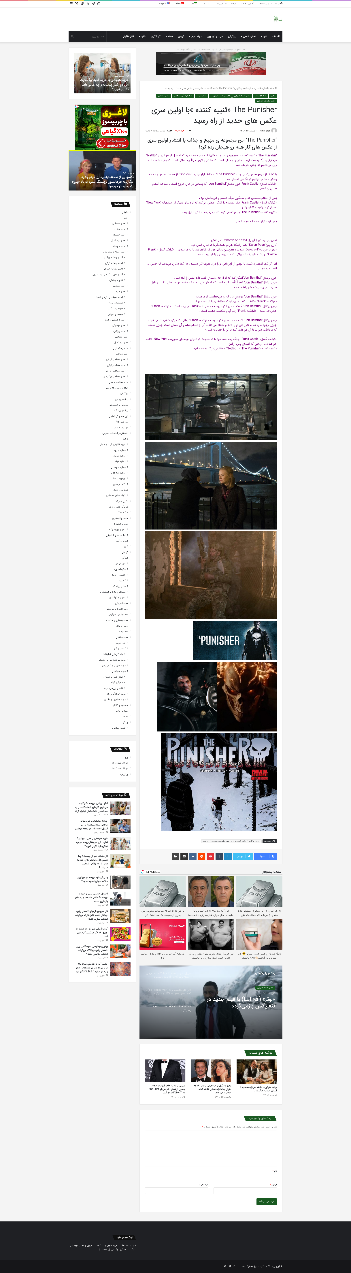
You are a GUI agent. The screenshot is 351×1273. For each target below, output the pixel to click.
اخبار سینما (201, 95)
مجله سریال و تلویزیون (114, 665)
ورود (126, 757)
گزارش (181, 36)
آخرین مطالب (247, 4)
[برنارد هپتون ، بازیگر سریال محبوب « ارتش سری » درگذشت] (257, 1071)
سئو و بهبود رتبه (117, 529)
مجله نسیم (196, 36)
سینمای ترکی (115, 308)
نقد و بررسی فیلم (113, 688)
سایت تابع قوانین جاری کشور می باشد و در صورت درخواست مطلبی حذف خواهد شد (211, 49)
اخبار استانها (120, 229)
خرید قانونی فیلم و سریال (112, 444)
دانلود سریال (119, 456)
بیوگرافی (232, 36)
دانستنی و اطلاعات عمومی (115, 433)
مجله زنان (123, 631)
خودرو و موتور (121, 427)
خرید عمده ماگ (128, 1246)
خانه (274, 36)
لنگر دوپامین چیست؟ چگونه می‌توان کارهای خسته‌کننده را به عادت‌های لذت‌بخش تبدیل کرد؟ (91, 807)
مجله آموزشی (121, 603)
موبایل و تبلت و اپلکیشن (113, 592)
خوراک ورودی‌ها (120, 763)
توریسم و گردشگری (118, 416)
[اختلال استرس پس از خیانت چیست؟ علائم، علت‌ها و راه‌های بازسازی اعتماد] (120, 899)
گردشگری (156, 36)
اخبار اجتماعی (261, 95)
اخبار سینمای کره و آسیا (109, 297)
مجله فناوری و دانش (115, 699)
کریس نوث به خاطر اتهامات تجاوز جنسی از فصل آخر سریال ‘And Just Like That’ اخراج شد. (167, 1089)
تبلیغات (234, 4)
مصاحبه (169, 36)
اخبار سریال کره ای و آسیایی (107, 274)
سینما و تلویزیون (215, 36)
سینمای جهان (115, 314)
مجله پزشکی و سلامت (117, 620)
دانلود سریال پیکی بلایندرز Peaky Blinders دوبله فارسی (106, 184)
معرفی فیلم (117, 682)
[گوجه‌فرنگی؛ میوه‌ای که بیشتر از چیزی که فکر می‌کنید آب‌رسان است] (120, 934)
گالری (125, 546)
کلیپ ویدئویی (118, 728)
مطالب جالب (121, 711)
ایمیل (273, 1185)
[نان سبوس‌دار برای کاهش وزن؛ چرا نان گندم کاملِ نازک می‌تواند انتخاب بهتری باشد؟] (120, 916)
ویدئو (125, 722)
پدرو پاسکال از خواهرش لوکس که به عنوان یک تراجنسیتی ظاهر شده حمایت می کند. (212, 1089)
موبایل (90, 1246)
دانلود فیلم (120, 461)
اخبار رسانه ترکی (114, 263)
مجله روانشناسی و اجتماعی (112, 660)
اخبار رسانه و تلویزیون (220, 95)
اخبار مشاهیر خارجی (244, 88)
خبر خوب (121, 643)
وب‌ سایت (203, 1185)
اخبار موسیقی (119, 325)
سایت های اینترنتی (116, 535)
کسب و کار (120, 648)
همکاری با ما (221, 4)
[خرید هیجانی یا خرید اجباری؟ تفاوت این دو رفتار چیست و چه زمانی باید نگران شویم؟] (120, 843)
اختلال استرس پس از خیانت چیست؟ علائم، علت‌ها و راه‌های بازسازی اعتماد (91, 897)
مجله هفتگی (122, 637)
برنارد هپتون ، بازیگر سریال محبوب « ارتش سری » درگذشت (258, 1089)
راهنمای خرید (119, 575)
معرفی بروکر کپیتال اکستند (113, 1249)
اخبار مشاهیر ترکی (116, 365)
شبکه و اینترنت (121, 524)
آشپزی (125, 212)
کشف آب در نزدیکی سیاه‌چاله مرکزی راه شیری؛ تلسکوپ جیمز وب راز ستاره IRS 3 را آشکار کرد (92, 968)
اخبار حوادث (119, 246)
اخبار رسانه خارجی (242, 95)
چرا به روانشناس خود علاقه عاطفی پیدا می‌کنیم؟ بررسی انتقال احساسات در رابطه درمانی (91, 825)
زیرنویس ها (119, 478)
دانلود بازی (120, 450)
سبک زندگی (122, 512)
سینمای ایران (116, 303)
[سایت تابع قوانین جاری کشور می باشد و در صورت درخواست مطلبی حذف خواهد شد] (211, 63)
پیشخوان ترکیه (121, 410)
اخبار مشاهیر (249, 36)
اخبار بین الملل (118, 240)
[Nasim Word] (277, 19)
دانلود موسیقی (118, 467)
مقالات (125, 716)
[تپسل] (77, 106)
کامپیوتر (122, 580)
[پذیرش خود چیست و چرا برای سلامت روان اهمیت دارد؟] (120, 882)
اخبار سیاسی (119, 286)
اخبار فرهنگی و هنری (183, 95)
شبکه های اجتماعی (116, 495)
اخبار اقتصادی (119, 235)
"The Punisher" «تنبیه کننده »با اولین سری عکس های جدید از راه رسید (231, 841)
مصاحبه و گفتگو (120, 705)
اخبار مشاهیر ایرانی (116, 359)
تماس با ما (206, 4)
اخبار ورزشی (119, 331)
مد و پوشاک (119, 586)
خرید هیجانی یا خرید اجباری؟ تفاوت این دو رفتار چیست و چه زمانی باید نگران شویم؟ (92, 842)
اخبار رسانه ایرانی (113, 257)
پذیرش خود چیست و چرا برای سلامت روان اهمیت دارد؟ (92, 879)
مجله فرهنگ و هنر (116, 694)
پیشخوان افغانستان (118, 405)
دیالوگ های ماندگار (118, 507)
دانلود (143, 36)
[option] (210, 1002)
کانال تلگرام (128, 36)
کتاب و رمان (119, 484)
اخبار (265, 36)
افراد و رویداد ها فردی (117, 388)
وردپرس (124, 774)
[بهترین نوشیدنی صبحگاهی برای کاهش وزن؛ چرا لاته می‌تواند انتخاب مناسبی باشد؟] (120, 951)
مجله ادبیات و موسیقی (117, 609)
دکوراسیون (120, 569)
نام (275, 1171)
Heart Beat (265, 131)
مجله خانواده (122, 626)
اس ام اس (120, 563)
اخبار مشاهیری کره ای (114, 376)
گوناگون (124, 558)
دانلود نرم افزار (118, 473)
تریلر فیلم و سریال (113, 677)
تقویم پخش (116, 280)
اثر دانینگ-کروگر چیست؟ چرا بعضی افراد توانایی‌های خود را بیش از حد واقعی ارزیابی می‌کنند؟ (105, 84)
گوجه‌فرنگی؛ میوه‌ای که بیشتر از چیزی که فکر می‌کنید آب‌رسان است (92, 932)
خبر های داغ (122, 422)
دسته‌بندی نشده (120, 490)
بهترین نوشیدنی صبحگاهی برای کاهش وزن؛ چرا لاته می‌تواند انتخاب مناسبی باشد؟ (92, 950)
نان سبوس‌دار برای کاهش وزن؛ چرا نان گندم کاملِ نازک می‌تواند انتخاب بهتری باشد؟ (91, 915)
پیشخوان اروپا (121, 399)
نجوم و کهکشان (117, 597)
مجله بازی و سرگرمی (118, 614)
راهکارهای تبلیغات (113, 654)
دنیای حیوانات (121, 501)
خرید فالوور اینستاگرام (107, 1246)
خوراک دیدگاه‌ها (120, 768)
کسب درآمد (122, 541)
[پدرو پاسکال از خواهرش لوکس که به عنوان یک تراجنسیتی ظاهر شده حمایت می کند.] (211, 1070)
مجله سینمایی (119, 671)
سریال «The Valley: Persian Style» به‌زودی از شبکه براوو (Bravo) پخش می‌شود (244, 1002)
